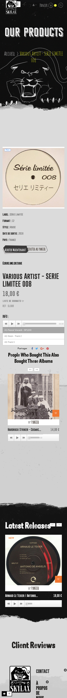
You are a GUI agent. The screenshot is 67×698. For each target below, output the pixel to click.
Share (32, 348)
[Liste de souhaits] (55, 413)
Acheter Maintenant (15, 250)
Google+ (42, 348)
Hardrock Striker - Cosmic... (24, 429)
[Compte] (35, 5)
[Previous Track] (6, 323)
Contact (42, 671)
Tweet (37, 348)
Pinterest (48, 348)
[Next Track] (19, 323)
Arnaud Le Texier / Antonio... (21, 595)
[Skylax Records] (15, 679)
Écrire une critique (12, 263)
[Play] (12, 323)
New (11, 538)
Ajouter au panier (35, 249)
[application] (33, 323)
